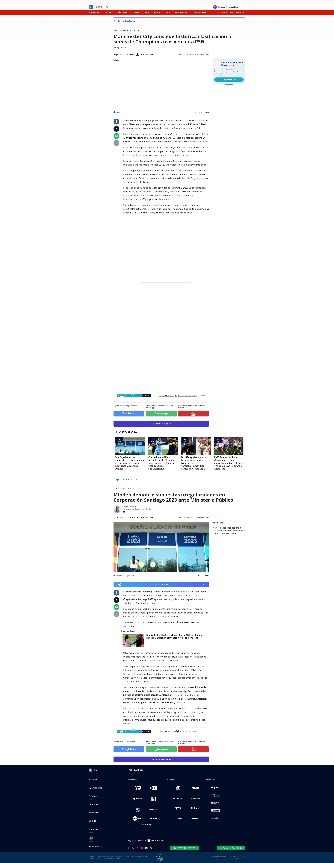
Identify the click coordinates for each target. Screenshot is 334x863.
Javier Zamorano (130, 506)
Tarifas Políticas (96, 846)
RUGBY (136, 12)
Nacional (93, 779)
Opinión (93, 820)
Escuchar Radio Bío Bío (231, 12)
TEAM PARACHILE (182, 12)
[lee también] (134, 640)
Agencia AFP (122, 47)
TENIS (146, 12)
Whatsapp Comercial (186, 847)
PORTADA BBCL (95, 12)
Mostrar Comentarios (161, 424)
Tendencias (94, 812)
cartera (157, 622)
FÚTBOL (109, 12)
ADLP (168, 12)
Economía (93, 796)
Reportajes (94, 829)
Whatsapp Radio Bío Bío (232, 848)
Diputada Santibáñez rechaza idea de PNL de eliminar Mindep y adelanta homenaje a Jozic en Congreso (174, 636)
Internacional (95, 787)
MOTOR (157, 12)
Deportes (93, 804)
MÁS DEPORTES (200, 12)
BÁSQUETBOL (123, 12)
